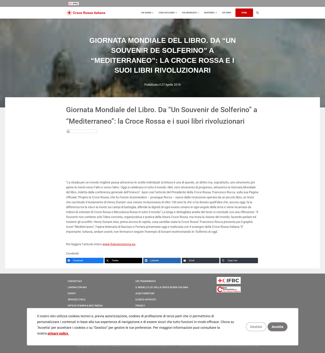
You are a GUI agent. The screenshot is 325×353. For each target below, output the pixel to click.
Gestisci (256, 327)
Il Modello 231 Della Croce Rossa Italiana (161, 287)
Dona (244, 13)
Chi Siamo (146, 13)
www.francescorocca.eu (119, 244)
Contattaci (75, 281)
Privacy (140, 305)
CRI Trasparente (145, 281)
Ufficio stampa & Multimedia (85, 305)
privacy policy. (58, 333)
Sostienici (209, 13)
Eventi (72, 293)
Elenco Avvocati (145, 299)
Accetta (277, 327)
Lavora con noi (77, 287)
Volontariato (189, 13)
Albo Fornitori (144, 293)
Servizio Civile (76, 299)
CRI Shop (226, 13)
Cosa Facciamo (167, 13)
